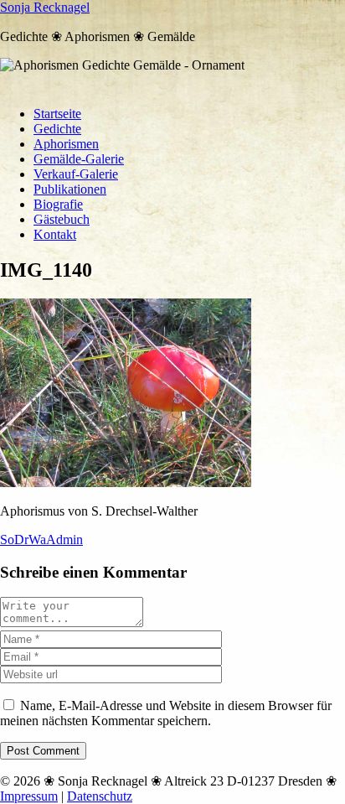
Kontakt (54, 234)
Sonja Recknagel (45, 7)
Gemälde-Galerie (78, 159)
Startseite (57, 113)
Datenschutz (99, 796)
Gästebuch (61, 219)
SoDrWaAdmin (41, 539)
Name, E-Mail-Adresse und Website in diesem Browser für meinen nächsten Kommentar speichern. (166, 713)
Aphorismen (66, 144)
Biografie (58, 204)
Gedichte (57, 129)
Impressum (29, 796)
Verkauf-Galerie (75, 174)
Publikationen (69, 189)
